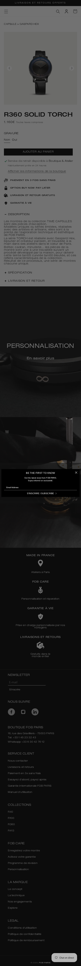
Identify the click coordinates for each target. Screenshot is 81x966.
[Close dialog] (76, 472)
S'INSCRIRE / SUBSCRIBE (40, 493)
